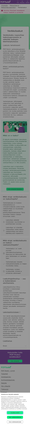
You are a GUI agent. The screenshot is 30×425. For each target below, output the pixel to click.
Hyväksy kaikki (15, 412)
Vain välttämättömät (15, 417)
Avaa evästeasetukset (15, 422)
